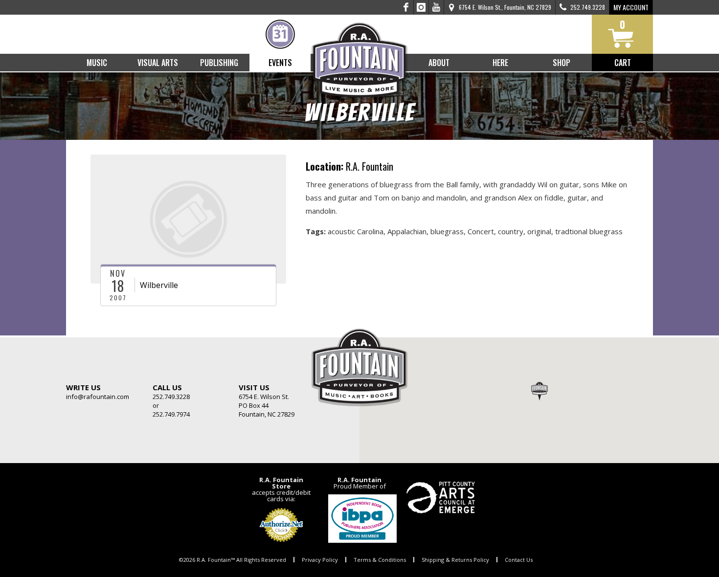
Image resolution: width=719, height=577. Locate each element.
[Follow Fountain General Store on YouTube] (436, 7)
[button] (539, 390)
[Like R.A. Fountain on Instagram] (421, 7)
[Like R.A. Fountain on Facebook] (406, 7)
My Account (631, 7)
